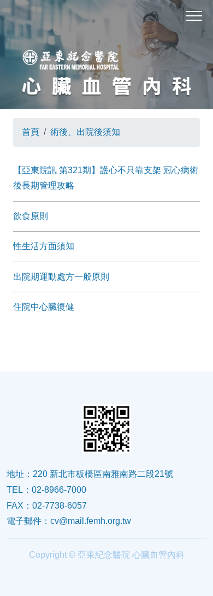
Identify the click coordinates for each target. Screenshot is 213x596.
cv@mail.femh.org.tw (90, 521)
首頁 (30, 132)
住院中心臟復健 (43, 306)
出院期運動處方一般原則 (61, 276)
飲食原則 (30, 216)
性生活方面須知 (43, 246)
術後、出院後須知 (85, 132)
